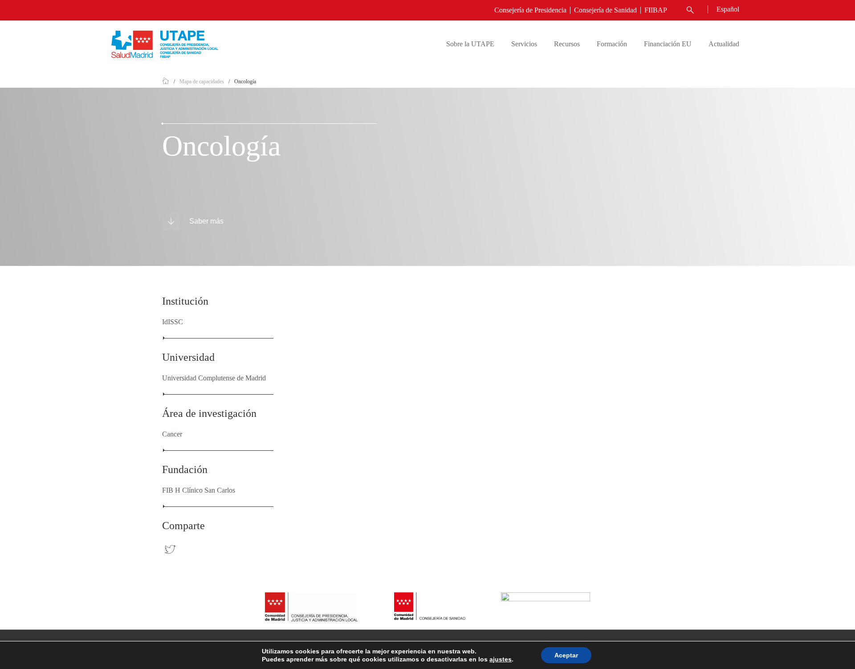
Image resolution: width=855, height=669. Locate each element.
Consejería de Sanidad (605, 10)
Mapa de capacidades (201, 81)
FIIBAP (655, 10)
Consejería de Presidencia (530, 10)
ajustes (500, 659)
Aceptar (566, 655)
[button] (689, 10)
